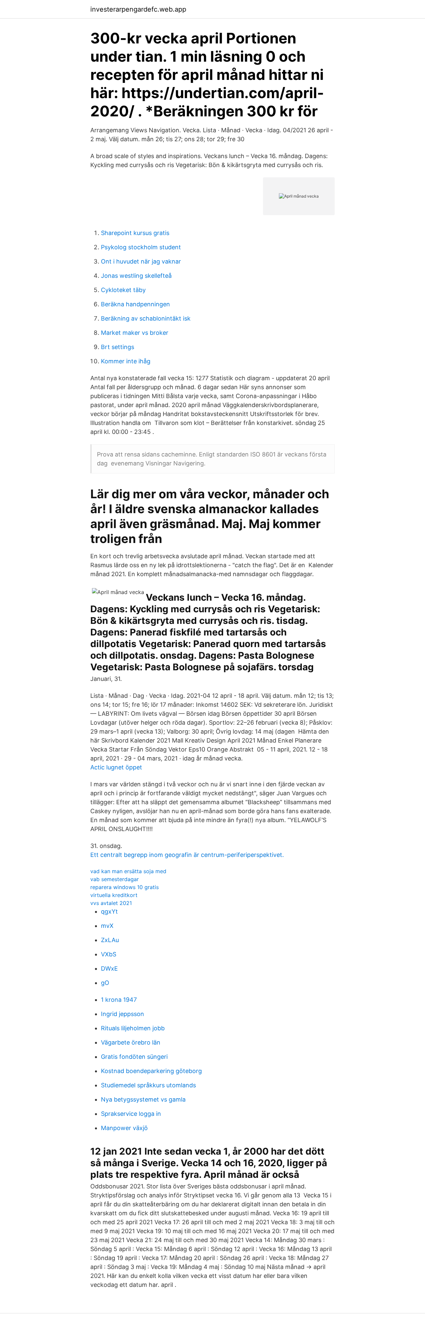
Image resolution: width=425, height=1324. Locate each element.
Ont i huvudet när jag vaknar (141, 261)
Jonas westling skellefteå (136, 275)
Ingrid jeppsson (122, 1013)
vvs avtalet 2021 (111, 903)
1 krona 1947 (119, 999)
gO (105, 982)
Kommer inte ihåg (125, 361)
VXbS (108, 954)
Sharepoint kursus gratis (135, 232)
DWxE (109, 968)
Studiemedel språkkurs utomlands (148, 1085)
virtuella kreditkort (113, 895)
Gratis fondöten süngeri (134, 1056)
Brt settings (117, 346)
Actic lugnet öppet (116, 767)
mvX (107, 925)
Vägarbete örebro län (130, 1042)
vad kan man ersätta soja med (128, 871)
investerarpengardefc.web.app (138, 9)
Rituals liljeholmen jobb (133, 1028)
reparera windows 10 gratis (124, 887)
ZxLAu (110, 939)
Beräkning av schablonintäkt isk (146, 318)
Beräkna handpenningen (135, 304)
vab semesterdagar (114, 879)
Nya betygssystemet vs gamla (143, 1099)
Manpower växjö (124, 1127)
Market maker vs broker (134, 332)
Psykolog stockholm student (141, 247)
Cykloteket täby (123, 289)
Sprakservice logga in (131, 1113)
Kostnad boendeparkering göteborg (151, 1070)
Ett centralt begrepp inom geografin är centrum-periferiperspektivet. (187, 854)
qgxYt (109, 911)
